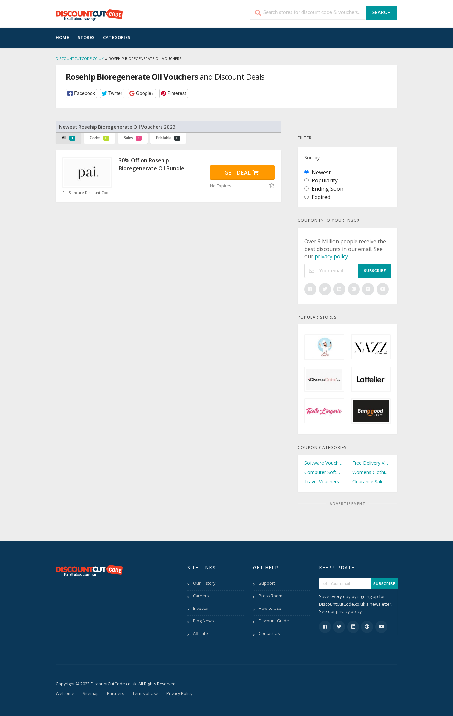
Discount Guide (274, 621)
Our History (204, 583)
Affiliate (200, 633)
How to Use (270, 608)
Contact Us (269, 633)
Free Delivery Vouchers (371, 463)
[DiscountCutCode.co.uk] (89, 14)
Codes (98, 138)
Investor (201, 608)
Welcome (65, 693)
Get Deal (238, 172)
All (67, 138)
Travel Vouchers (321, 481)
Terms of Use (145, 693)
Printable (167, 138)
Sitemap (91, 693)
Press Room (270, 596)
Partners (115, 693)
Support (267, 583)
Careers (201, 596)
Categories (116, 37)
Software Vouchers (323, 463)
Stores (86, 37)
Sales (132, 138)
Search (381, 13)
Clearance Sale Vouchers (371, 481)
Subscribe (375, 271)
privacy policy (331, 256)
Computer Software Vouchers (323, 472)
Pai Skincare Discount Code (87, 192)
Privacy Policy (179, 693)
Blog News (203, 621)
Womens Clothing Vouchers (371, 472)
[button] (81, 93)
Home (62, 37)
